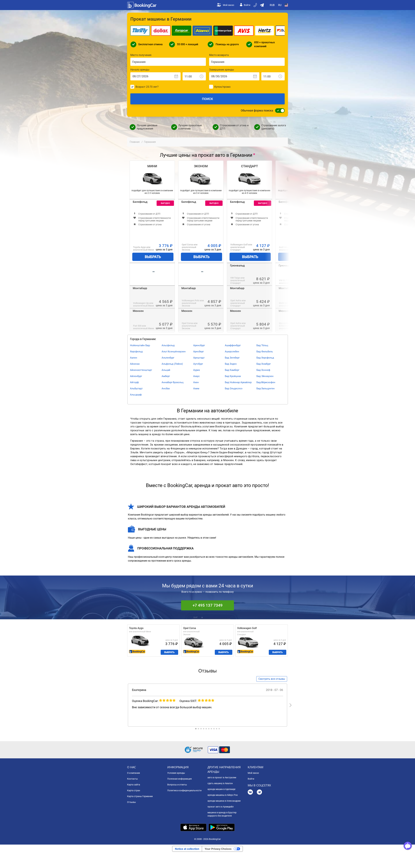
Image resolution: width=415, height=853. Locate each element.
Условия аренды (176, 773)
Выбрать (153, 257)
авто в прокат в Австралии (222, 777)
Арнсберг (198, 351)
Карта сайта (133, 784)
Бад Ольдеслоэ (233, 388)
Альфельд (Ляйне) (172, 363)
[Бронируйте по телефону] (255, 5)
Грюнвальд (237, 265)
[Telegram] (259, 792)
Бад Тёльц (262, 345)
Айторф (134, 382)
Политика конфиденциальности (184, 790)
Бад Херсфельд (265, 357)
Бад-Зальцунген (265, 388)
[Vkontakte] (250, 792)
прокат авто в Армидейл (221, 806)
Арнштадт (199, 357)
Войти (247, 5)
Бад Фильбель (264, 351)
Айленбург (136, 376)
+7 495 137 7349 (208, 605)
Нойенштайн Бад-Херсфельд (140, 348)
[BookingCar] (142, 5)
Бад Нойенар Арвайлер (238, 382)
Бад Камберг (232, 370)
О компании (133, 773)
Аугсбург (198, 363)
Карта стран (133, 790)
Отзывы (131, 802)
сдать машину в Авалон (220, 783)
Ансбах (166, 388)
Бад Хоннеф (263, 370)
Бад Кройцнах (233, 376)
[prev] (124, 705)
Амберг (166, 376)
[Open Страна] (286, 5)
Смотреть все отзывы (271, 678)
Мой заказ (228, 5)
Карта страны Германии (140, 796)
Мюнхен (138, 310)
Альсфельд (168, 345)
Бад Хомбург (263, 363)
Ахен (196, 382)
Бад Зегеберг (232, 357)
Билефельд (140, 201)
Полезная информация (179, 778)
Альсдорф (136, 394)
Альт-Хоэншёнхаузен (174, 351)
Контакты (132, 778)
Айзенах (135, 363)
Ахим (196, 388)
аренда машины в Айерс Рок (223, 795)
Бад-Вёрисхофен (265, 382)
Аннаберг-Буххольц (173, 382)
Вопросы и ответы (177, 784)
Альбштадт (136, 388)
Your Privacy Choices (218, 848)
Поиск (207, 99)
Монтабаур (140, 288)
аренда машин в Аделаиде (221, 789)
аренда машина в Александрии (224, 801)
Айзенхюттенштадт (141, 370)
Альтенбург (168, 357)
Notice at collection (187, 848)
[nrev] (290, 705)
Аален (133, 357)
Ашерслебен (232, 351)
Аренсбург (199, 345)
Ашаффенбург (233, 345)
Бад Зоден (231, 363)
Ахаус (196, 376)
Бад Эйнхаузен (264, 376)
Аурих (196, 370)
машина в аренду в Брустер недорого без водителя (222, 814)
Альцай (166, 370)
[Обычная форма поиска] (279, 110)
